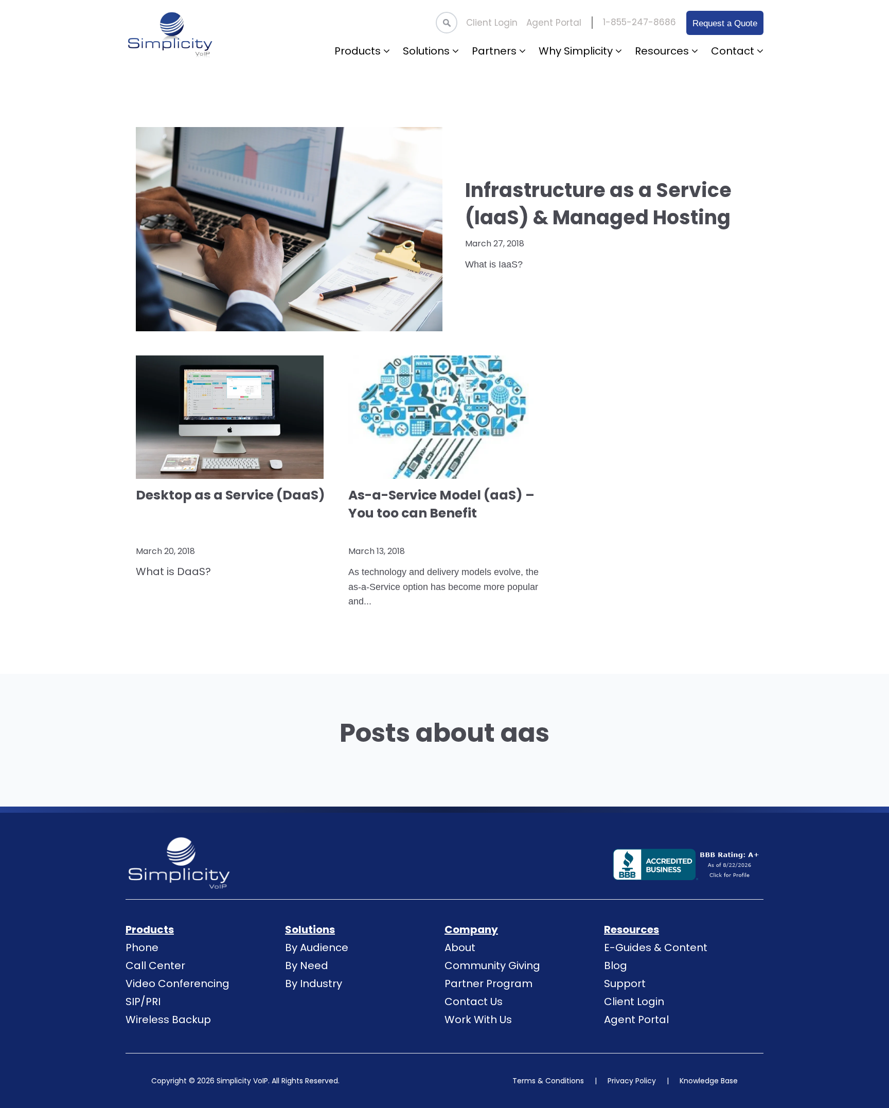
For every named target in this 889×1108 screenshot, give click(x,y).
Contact (734, 51)
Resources (663, 51)
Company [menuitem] (471, 929)
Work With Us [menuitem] (478, 1019)
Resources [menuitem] (631, 929)
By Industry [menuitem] (313, 983)
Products (358, 51)
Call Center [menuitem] (155, 965)
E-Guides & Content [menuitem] (655, 947)
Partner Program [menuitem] (488, 983)
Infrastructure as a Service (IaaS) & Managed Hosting (598, 203)
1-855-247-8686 (639, 22)
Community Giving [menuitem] (492, 965)
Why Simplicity (577, 51)
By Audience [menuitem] (316, 947)
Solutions (427, 51)
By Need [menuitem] (306, 965)
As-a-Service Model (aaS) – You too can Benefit (441, 504)
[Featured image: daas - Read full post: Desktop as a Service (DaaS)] (232, 417)
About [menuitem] (459, 947)
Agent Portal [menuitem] (553, 22)
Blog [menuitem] (615, 965)
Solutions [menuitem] (310, 929)
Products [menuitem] (150, 929)
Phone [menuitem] (142, 947)
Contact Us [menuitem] (473, 1001)
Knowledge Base (709, 1081)
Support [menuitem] (625, 983)
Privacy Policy (632, 1081)
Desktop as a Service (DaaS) (230, 495)
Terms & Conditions (548, 1081)
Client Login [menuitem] (492, 22)
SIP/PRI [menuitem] (143, 1001)
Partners (495, 51)
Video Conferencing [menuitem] (177, 983)
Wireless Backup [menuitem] (168, 1019)
